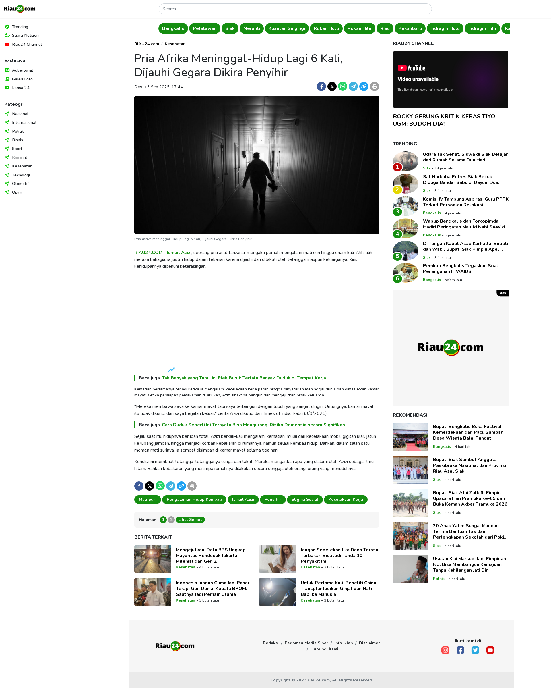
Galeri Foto (22, 79)
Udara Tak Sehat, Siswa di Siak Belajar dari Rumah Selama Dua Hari (465, 157)
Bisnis (17, 140)
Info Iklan (343, 643)
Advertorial (22, 70)
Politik (18, 131)
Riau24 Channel (27, 44)
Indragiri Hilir (482, 28)
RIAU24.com (146, 44)
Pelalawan (205, 28)
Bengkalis (173, 28)
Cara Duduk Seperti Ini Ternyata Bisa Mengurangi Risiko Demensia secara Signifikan (253, 425)
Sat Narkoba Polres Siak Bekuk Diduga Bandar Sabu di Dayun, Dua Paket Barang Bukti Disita (460, 179)
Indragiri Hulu (445, 28)
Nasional (20, 114)
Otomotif (20, 183)
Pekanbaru (410, 28)
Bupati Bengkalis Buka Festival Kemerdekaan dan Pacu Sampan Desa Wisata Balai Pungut (468, 432)
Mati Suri (147, 499)
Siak (230, 28)
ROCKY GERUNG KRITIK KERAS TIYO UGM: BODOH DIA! (444, 120)
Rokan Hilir (360, 28)
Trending (20, 27)
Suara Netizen (25, 35)
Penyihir (273, 499)
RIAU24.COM (148, 252)
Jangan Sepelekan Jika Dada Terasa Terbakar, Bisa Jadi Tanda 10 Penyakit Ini (339, 555)
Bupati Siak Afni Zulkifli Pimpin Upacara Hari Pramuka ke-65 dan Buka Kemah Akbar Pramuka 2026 (470, 498)
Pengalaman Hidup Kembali (194, 499)
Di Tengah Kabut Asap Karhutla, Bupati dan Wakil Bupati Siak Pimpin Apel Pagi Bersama (465, 246)
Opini (17, 192)
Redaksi (271, 643)
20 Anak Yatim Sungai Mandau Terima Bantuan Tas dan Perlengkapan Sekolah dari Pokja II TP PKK (470, 531)
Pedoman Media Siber (306, 643)
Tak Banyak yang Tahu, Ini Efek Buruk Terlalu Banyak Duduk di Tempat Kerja (244, 378)
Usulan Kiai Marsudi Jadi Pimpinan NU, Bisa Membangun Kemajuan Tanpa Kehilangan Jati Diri (469, 564)
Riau (385, 28)
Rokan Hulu (326, 28)
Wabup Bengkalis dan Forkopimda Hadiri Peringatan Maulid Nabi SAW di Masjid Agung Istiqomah (464, 224)
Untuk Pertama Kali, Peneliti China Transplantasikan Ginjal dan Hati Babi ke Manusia (338, 588)
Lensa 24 (21, 87)
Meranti (251, 28)
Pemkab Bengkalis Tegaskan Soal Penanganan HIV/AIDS (460, 268)
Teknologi (21, 175)
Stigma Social (305, 499)
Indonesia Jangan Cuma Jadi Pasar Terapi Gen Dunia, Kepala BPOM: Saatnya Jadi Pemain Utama (212, 588)
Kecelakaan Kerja (346, 499)
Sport (17, 148)
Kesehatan (22, 166)
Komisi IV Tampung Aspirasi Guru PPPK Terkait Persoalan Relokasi (466, 202)
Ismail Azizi (179, 252)
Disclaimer (369, 643)
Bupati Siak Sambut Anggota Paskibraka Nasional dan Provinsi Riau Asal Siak (469, 465)
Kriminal (19, 157)
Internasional (24, 122)
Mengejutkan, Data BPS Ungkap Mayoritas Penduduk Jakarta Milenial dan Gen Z (211, 555)
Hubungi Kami (324, 649)
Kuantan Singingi (287, 28)
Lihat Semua (190, 519)
